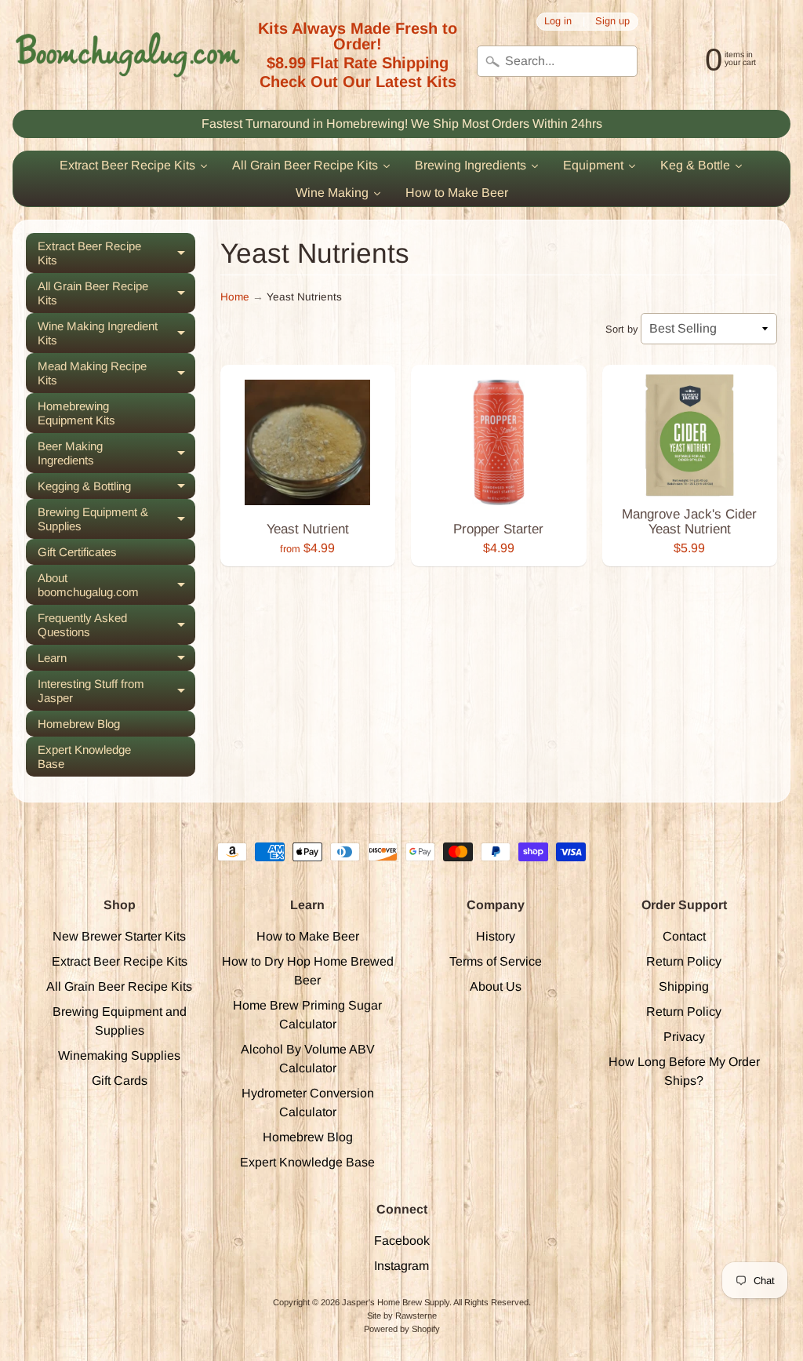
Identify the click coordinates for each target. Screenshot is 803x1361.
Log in (558, 21)
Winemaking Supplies (119, 1055)
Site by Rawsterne (402, 1315)
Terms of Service (495, 961)
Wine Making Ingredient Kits (116, 333)
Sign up (612, 21)
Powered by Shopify (402, 1329)
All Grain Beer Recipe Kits (116, 293)
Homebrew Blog (79, 723)
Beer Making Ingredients (116, 453)
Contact (684, 936)
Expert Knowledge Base (84, 756)
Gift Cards (119, 1080)
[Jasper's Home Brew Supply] (127, 55)
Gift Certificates (77, 552)
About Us (495, 986)
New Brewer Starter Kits (119, 936)
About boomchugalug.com (116, 585)
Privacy (684, 1036)
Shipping (684, 986)
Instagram (401, 1265)
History (495, 936)
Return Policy (683, 961)
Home (234, 297)
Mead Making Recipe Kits (116, 373)
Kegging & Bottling (116, 489)
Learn (116, 661)
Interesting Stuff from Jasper (116, 691)
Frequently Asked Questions (116, 625)
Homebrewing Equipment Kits (76, 413)
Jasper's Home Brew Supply (395, 1302)
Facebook (402, 1240)
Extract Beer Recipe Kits (116, 253)
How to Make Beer (307, 936)
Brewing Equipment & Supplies (116, 519)
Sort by (621, 329)
